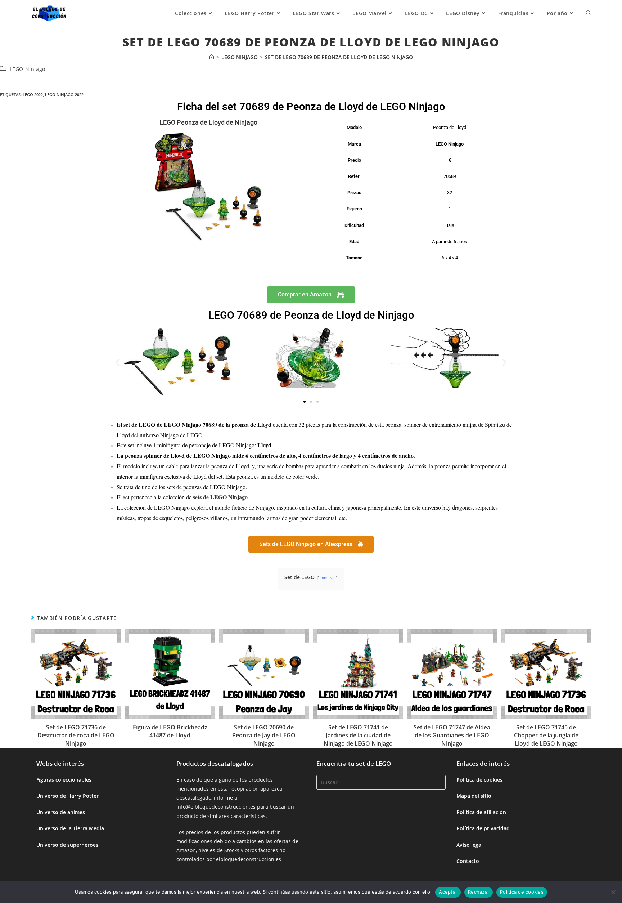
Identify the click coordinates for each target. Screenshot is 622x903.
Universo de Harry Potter (67, 795)
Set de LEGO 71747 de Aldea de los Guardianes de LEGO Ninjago (452, 735)
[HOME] (211, 57)
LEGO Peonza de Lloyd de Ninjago (208, 122)
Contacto (467, 861)
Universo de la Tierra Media (70, 828)
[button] (117, 361)
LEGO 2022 (33, 94)
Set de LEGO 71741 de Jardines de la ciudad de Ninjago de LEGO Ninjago (358, 735)
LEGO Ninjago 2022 (64, 94)
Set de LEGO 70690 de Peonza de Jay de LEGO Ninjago (264, 735)
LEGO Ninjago (27, 69)
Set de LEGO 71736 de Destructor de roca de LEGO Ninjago (75, 735)
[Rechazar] (613, 892)
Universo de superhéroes (67, 844)
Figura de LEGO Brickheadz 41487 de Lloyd (170, 731)
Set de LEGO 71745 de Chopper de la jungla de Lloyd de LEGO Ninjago (546, 735)
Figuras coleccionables (63, 779)
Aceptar (448, 892)
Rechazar (478, 892)
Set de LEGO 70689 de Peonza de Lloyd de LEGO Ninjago (339, 57)
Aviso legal (469, 844)
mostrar (327, 577)
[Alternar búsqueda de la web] (588, 13)
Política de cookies (479, 779)
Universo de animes (60, 812)
